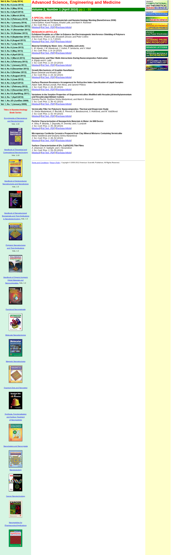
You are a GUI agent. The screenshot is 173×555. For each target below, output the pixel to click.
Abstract (36, 27)
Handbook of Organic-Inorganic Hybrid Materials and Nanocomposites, (15, 280)
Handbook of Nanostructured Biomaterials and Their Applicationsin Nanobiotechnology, (15, 216)
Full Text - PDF (48, 27)
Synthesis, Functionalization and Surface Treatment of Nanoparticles (16, 417)
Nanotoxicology (16, 470)
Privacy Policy (55, 162)
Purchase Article (63, 27)
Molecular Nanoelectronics (15, 335)
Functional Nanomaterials (16, 309)
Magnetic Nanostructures (15, 361)
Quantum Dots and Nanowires (15, 388)
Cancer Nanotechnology (15, 496)
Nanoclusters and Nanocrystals (16, 446)
